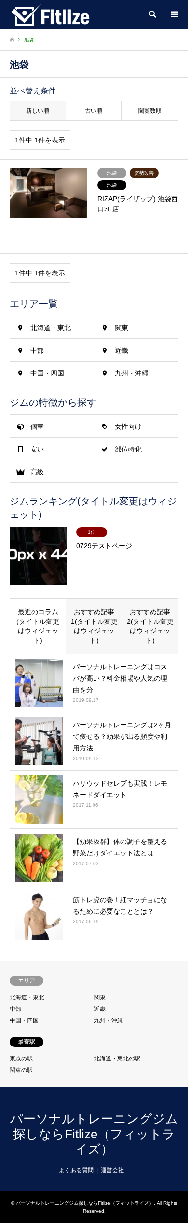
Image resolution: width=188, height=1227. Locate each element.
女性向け (128, 426)
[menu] (173, 14)
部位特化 (128, 449)
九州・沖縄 (131, 373)
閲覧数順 (149, 110)
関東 (121, 328)
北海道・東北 (50, 328)
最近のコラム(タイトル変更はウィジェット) (37, 626)
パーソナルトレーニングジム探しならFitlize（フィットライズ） (94, 1133)
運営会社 (112, 1170)
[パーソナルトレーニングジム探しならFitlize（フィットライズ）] (50, 14)
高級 (37, 472)
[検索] (151, 14)
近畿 (121, 350)
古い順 (93, 110)
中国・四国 (47, 373)
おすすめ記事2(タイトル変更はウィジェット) (150, 626)
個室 (37, 426)
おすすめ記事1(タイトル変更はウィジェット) (94, 626)
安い (37, 449)
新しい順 (37, 110)
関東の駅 (21, 1070)
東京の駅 (21, 1058)
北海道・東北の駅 (117, 1058)
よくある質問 (76, 1170)
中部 (37, 350)
